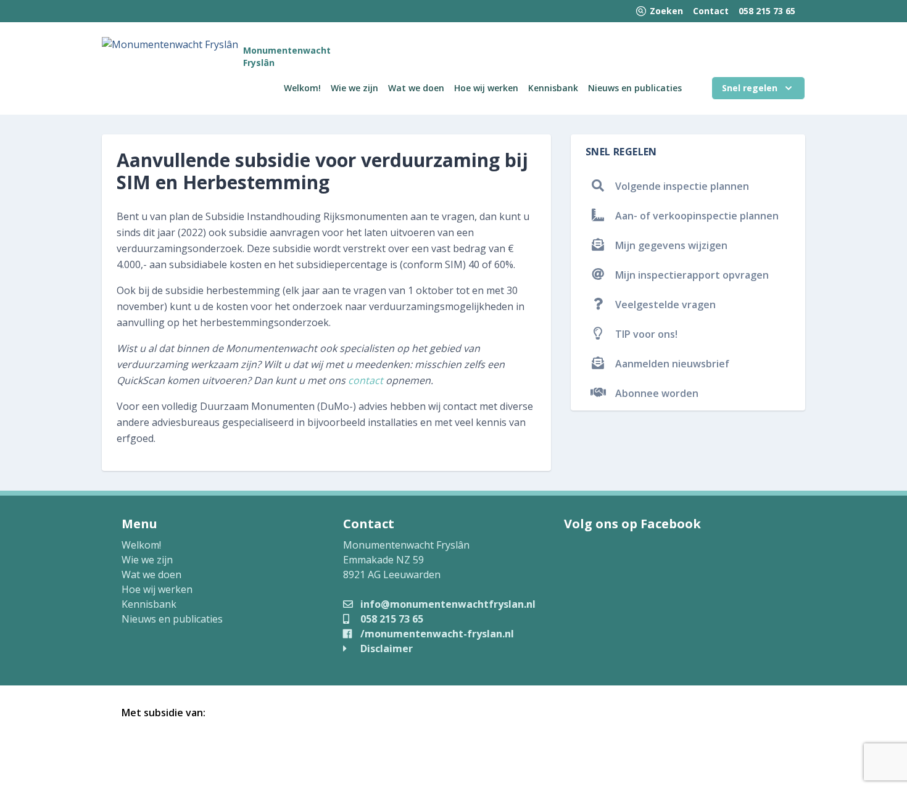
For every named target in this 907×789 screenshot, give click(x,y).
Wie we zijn (354, 88)
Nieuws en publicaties (635, 88)
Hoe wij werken (486, 88)
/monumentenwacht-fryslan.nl (436, 633)
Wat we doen (416, 88)
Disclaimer (385, 648)
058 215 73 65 (767, 11)
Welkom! (302, 88)
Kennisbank (553, 88)
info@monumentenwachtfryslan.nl (447, 604)
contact (365, 380)
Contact (711, 11)
